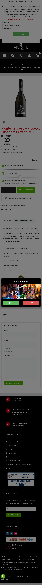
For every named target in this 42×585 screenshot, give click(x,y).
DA (10, 302)
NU (31, 302)
